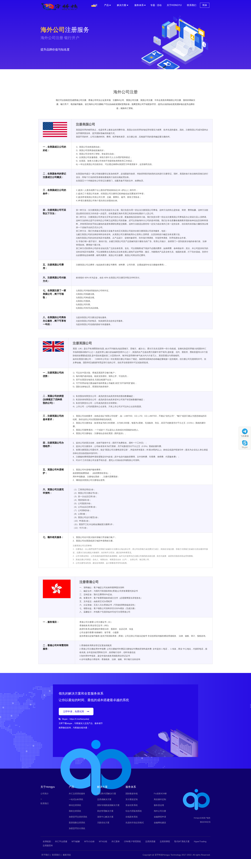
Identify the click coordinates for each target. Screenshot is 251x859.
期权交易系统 (75, 811)
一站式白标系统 (76, 799)
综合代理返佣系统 (134, 811)
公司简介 (45, 793)
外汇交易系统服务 (77, 793)
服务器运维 (159, 805)
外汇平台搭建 (61, 841)
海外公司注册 (160, 811)
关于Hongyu (174, 5)
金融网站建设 (160, 822)
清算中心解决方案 (105, 817)
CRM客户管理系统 (132, 841)
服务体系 (139, 5)
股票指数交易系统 (77, 822)
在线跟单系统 (132, 817)
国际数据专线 (132, 793)
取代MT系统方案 (182, 841)
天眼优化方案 (103, 822)
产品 (106, 5)
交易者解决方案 (104, 799)
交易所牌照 (165, 841)
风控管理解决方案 (105, 811)
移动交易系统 (75, 805)
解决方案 (121, 5)
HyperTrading (200, 841)
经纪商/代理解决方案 (106, 793)
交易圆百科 (48, 845)
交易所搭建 (150, 841)
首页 (95, 5)
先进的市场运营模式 (135, 822)
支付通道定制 (132, 799)
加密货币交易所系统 (78, 817)
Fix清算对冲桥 (160, 793)
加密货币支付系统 (77, 828)
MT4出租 (103, 841)
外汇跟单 (116, 841)
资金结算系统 (132, 805)
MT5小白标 (89, 841)
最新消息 (67, 855)
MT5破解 (76, 841)
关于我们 (45, 855)
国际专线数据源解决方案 (108, 805)
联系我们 (191, 5)
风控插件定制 (160, 799)
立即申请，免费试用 (73, 711)
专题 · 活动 (156, 5)
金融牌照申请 (160, 817)
